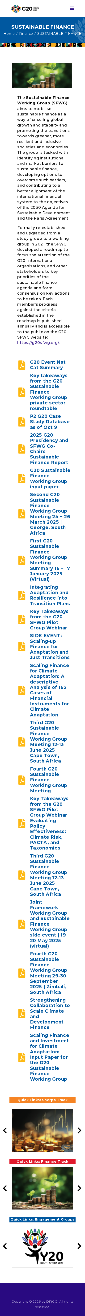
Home (9, 34)
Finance (26, 34)
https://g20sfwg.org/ (38, 342)
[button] (79, 1130)
